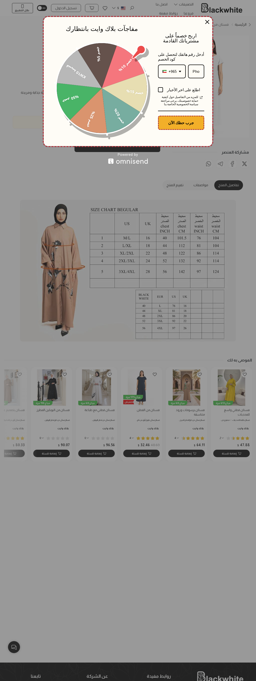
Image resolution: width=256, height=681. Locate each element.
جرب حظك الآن (181, 122)
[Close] (207, 22)
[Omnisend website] (128, 158)
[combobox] (172, 71)
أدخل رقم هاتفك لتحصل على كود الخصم (181, 57)
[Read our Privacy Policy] (201, 97)
